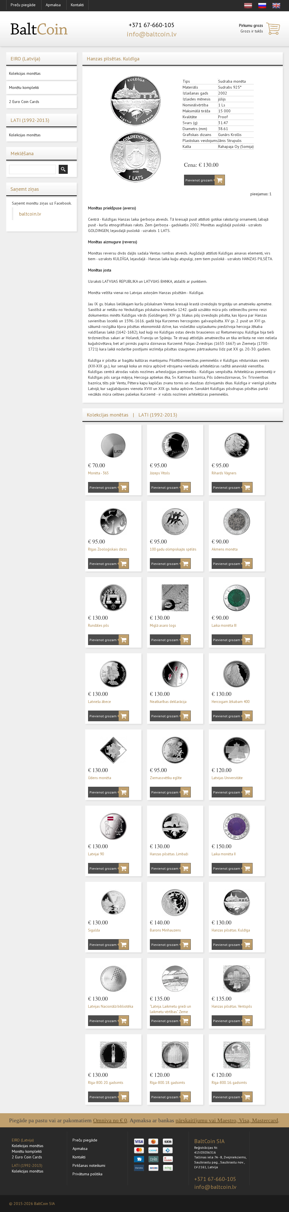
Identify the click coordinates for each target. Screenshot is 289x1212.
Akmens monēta (225, 549)
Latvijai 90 (96, 854)
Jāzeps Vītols (160, 473)
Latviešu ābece (99, 701)
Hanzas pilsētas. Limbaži (169, 854)
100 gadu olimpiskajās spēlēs (173, 549)
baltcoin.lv (30, 214)
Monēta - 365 (98, 473)
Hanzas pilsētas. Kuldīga (231, 930)
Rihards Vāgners (224, 473)
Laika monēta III (224, 625)
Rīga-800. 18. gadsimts (167, 1082)
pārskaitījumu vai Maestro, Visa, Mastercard (227, 1120)
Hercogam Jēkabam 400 (230, 701)
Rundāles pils (98, 625)
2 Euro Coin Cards (24, 101)
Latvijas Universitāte (227, 777)
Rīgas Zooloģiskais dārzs (107, 549)
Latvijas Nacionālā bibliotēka (110, 1006)
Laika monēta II (224, 854)
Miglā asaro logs (163, 625)
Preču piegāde (23, 4)
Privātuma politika (87, 1173)
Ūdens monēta (99, 777)
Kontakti (77, 4)
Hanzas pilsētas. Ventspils (232, 1006)
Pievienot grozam (199, 180)
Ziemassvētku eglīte (166, 777)
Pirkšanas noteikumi (89, 1165)
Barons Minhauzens (165, 930)
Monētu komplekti (24, 87)
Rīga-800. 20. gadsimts (105, 1082)
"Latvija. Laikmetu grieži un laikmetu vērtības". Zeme (170, 1009)
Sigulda (94, 930)
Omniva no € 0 (110, 1120)
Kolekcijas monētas (25, 73)
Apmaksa (53, 4)
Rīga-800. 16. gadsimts (229, 1082)
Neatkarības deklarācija (168, 701)
